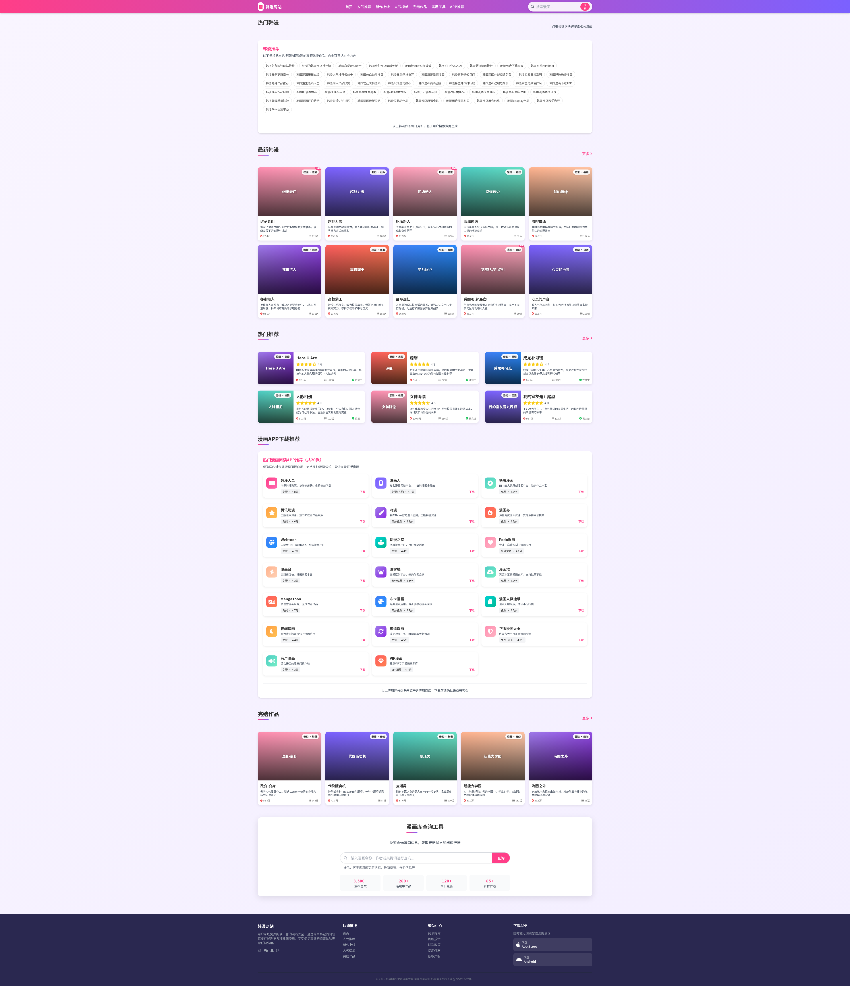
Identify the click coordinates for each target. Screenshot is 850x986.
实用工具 (438, 6)
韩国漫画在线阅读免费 (497, 74)
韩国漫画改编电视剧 (495, 83)
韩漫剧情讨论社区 (338, 100)
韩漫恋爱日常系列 (530, 74)
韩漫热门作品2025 (450, 66)
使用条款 (434, 950)
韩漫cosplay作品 (518, 100)
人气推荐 (364, 6)
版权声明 (434, 956)
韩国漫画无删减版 (307, 74)
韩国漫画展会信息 (488, 100)
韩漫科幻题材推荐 (394, 92)
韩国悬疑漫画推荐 (481, 66)
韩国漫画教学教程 (548, 100)
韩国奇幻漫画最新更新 (383, 66)
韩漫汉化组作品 (398, 100)
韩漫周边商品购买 (457, 100)
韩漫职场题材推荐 (399, 83)
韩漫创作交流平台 (277, 109)
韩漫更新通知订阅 (463, 74)
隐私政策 (434, 944)
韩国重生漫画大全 (307, 83)
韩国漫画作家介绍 (483, 92)
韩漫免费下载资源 (511, 66)
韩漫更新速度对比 (514, 92)
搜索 (585, 6)
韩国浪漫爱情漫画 (432, 74)
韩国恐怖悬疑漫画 (560, 74)
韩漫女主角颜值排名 (529, 83)
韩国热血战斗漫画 (371, 74)
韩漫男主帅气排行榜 (462, 83)
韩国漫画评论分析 (307, 100)
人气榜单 (401, 6)
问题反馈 (434, 939)
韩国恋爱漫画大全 (349, 66)
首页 (349, 6)
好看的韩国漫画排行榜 (316, 66)
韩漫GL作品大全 (335, 92)
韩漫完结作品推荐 (277, 83)
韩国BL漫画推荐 (306, 92)
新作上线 (383, 6)
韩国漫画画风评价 (544, 92)
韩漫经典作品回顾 (277, 92)
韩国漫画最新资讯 (369, 100)
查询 (500, 858)
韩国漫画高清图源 (430, 83)
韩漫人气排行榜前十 (340, 74)
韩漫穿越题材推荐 (402, 74)
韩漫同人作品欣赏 (338, 83)
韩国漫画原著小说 (427, 100)
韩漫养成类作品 (454, 92)
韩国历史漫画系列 (425, 92)
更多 (585, 153)
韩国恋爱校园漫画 (542, 66)
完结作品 (420, 6)
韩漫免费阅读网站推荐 (280, 66)
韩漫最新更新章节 (277, 74)
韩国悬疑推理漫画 (364, 92)
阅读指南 (434, 933)
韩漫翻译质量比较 (277, 100)
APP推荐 (457, 6)
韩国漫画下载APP (560, 83)
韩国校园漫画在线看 (418, 66)
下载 (362, 491)
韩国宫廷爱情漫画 (369, 83)
